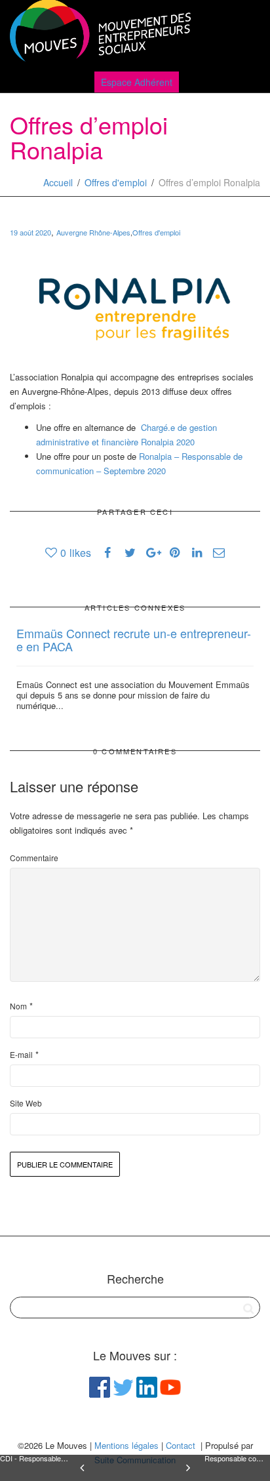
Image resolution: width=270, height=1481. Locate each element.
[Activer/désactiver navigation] (245, 34)
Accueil (58, 182)
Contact (180, 1445)
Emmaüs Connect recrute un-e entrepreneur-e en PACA (133, 639)
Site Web (26, 1102)
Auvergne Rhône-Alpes (93, 232)
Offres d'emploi (116, 182)
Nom (18, 1005)
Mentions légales (126, 1445)
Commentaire (34, 857)
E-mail (21, 1054)
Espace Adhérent (136, 82)
